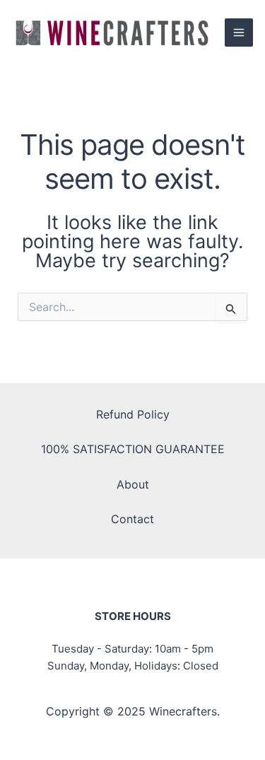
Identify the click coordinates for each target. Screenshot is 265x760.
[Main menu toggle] (239, 32)
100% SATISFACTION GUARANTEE (133, 449)
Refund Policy (133, 414)
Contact (132, 519)
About (133, 484)
